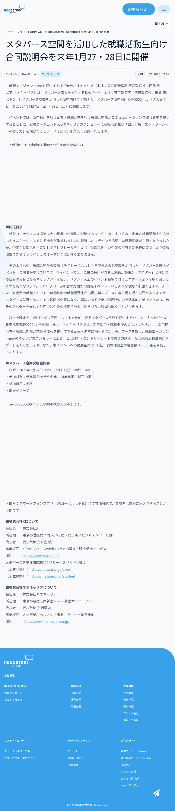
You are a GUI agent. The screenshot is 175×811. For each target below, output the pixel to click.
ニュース (73, 751)
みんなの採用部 (130, 778)
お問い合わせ (75, 758)
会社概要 (128, 692)
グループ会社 (131, 713)
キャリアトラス (130, 785)
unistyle (125, 764)
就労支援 (76, 699)
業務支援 (76, 706)
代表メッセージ (13, 692)
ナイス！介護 (128, 771)
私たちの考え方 (13, 699)
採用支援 (76, 692)
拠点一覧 (128, 706)
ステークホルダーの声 (17, 751)
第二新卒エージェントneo (136, 758)
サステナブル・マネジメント (21, 758)
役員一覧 (128, 699)
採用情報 (73, 764)
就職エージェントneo (133, 751)
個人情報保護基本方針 (79, 805)
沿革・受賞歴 (131, 720)
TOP (10, 32)
